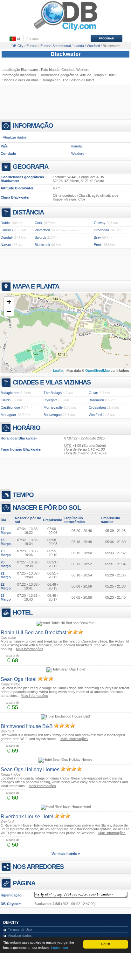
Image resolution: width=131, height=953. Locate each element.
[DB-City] (65, 30)
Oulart (93, 393)
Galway (100, 223)
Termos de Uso (20, 929)
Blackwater (66, 54)
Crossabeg (97, 407)
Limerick (7, 230)
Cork (38, 223)
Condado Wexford (75, 69)
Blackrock (42, 245)
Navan (6, 245)
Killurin (5, 400)
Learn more (59, 947)
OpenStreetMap (97, 370)
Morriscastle (53, 407)
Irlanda (76, 146)
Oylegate (51, 400)
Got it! (105, 944)
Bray (97, 237)
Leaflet (58, 370)
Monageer (8, 415)
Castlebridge (10, 407)
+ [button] (9, 302)
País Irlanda (50, 69)
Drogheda (101, 230)
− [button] (9, 312)
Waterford (42, 230)
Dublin (5, 223)
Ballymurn (96, 400)
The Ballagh (71, 80)
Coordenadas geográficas (58, 75)
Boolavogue (53, 415)
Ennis (98, 245)
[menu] (14, 39)
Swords (40, 237)
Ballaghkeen (51, 80)
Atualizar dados (15, 137)
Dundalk (7, 237)
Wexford (77, 153)
